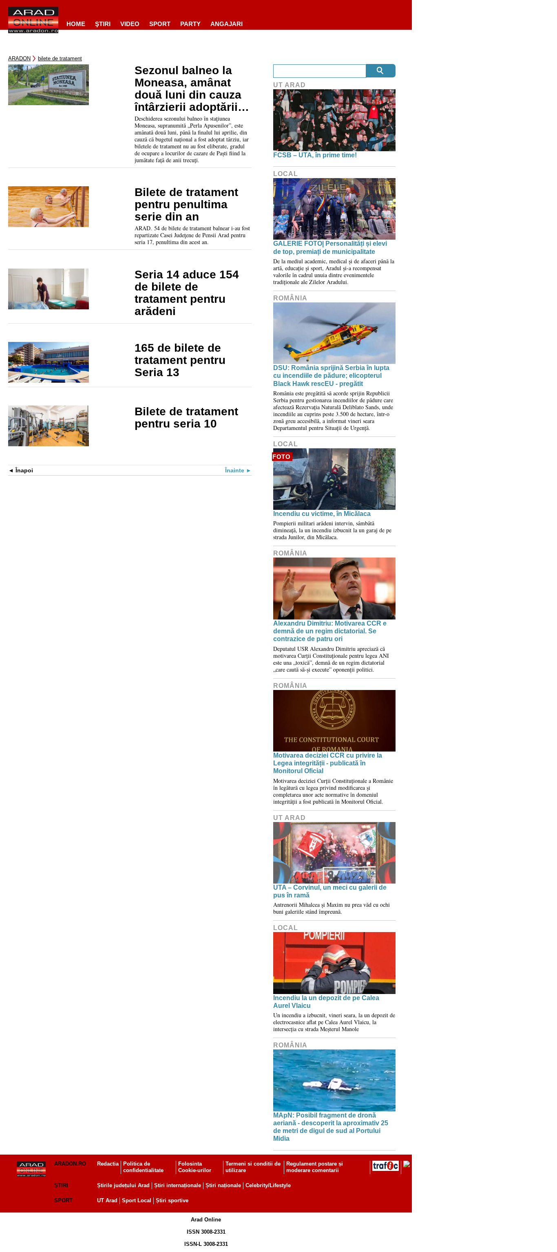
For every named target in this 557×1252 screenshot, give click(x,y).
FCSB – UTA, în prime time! (315, 155)
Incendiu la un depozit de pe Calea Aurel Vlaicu (326, 1001)
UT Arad (289, 85)
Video (129, 23)
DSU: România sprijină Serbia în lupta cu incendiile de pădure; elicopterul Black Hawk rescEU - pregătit (331, 375)
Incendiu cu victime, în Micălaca (322, 513)
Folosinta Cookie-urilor (194, 1167)
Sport (159, 23)
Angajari (226, 23)
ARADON (19, 58)
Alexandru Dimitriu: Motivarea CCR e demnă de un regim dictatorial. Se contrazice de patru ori (330, 631)
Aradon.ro (70, 1164)
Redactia (108, 1164)
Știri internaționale (177, 1185)
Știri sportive (172, 1200)
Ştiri (103, 23)
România (290, 298)
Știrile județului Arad (123, 1185)
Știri (61, 1185)
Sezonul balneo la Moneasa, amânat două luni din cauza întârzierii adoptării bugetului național (188, 88)
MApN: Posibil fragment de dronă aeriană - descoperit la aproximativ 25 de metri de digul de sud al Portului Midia (330, 1127)
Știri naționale (223, 1185)
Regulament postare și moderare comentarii (314, 1167)
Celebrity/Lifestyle (268, 1185)
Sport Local (136, 1200)
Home (75, 23)
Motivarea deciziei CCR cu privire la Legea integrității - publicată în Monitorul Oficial (327, 763)
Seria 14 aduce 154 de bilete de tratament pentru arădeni (187, 293)
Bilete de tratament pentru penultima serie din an (186, 204)
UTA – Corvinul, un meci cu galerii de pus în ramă (330, 891)
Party (190, 23)
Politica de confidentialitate (143, 1167)
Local (285, 173)
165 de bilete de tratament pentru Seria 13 (180, 360)
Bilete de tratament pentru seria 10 (186, 418)
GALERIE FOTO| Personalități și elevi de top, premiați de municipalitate (330, 247)
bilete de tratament (60, 58)
